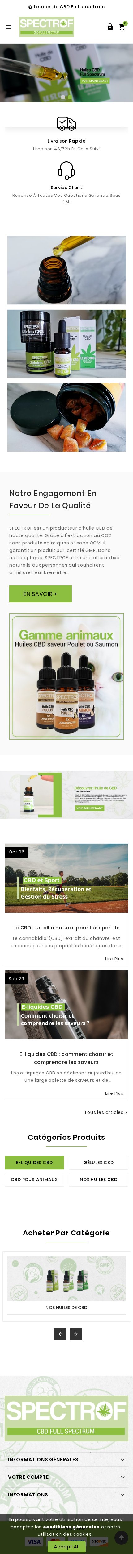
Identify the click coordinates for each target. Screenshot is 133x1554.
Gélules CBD (99, 1162)
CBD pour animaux (34, 1179)
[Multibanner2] (66, 343)
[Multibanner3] (66, 417)
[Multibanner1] (66, 270)
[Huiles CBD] (66, 73)
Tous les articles (106, 1112)
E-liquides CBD (34, 1162)
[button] (63, 97)
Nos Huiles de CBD (66, 1307)
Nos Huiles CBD (98, 1179)
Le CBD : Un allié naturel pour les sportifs (66, 927)
